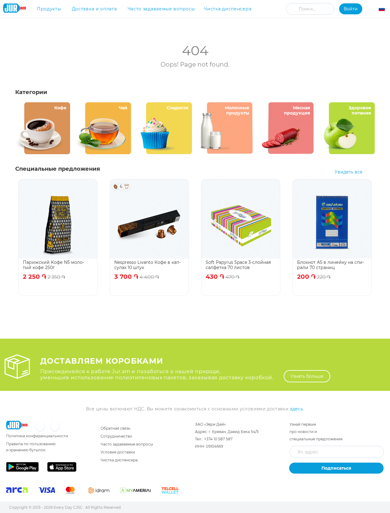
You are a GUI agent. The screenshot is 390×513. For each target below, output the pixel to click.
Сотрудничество (116, 436)
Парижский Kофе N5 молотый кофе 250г (53, 265)
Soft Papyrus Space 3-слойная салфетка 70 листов (238, 265)
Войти (351, 9)
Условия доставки (118, 452)
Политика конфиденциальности (37, 436)
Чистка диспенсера (227, 9)
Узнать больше (307, 376)
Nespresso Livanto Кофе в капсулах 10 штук (147, 265)
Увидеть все (349, 172)
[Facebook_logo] (41, 426)
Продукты (49, 9)
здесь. (297, 409)
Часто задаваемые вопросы (161, 9)
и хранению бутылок (25, 450)
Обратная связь (115, 428)
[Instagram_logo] (55, 426)
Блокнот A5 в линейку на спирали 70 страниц (330, 265)
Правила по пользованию (30, 444)
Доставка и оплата (94, 9)
